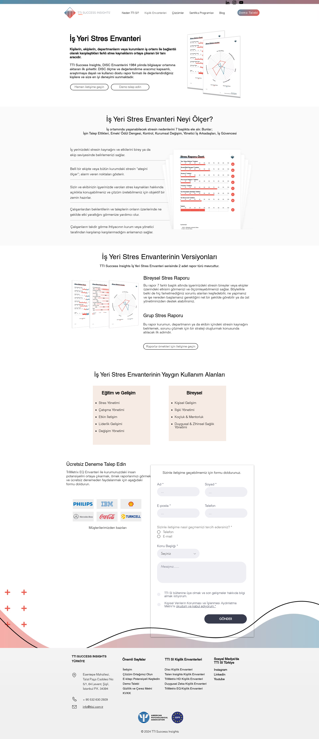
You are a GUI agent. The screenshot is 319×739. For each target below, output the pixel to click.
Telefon (210, 505)
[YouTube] (241, 2)
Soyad (209, 484)
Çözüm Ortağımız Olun (138, 674)
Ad (159, 484)
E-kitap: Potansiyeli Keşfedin (141, 679)
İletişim (127, 669)
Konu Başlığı (166, 546)
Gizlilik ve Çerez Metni (137, 688)
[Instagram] (234, 2)
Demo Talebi (131, 683)
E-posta (163, 505)
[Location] (74, 675)
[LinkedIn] (227, 2)
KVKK (127, 693)
